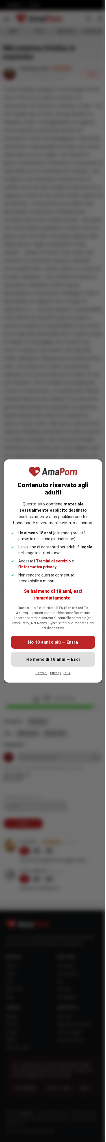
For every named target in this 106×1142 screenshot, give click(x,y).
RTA (67, 673)
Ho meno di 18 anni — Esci (53, 659)
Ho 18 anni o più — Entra (53, 642)
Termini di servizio (53, 561)
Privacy (55, 673)
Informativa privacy (38, 567)
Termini (41, 673)
